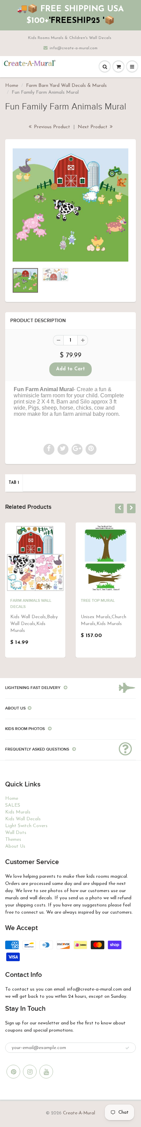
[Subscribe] (127, 1048)
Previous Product (51, 127)
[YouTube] (46, 1071)
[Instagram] (30, 1071)
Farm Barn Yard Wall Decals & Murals (66, 85)
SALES (12, 805)
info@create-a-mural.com (74, 48)
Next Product (93, 127)
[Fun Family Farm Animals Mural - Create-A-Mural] (70, 205)
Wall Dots (15, 832)
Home (11, 85)
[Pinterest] (13, 1071)
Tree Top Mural (98, 601)
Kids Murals (17, 812)
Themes (13, 839)
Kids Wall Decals (23, 819)
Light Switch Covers (26, 825)
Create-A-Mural (79, 1113)
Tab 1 (14, 483)
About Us (15, 846)
